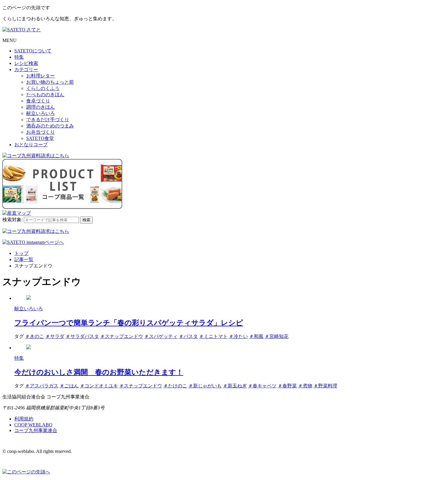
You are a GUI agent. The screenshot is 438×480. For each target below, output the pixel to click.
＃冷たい (238, 336)
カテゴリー (26, 69)
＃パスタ (188, 336)
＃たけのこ (175, 385)
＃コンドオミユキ (99, 385)
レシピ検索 (26, 63)
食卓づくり (38, 100)
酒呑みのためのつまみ (50, 125)
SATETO (33, 50)
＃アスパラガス (41, 385)
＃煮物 (305, 385)
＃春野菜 (287, 385)
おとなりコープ (31, 144)
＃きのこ (34, 336)
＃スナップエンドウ (121, 336)
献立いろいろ (40, 113)
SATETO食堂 (40, 138)
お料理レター (40, 75)
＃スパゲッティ (161, 336)
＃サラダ (54, 336)
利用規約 (23, 418)
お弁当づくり (40, 132)
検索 (86, 220)
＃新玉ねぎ (235, 385)
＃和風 (256, 336)
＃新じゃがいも (205, 385)
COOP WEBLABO (33, 424)
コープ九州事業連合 (35, 430)
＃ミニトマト (213, 336)
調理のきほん (40, 107)
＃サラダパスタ (82, 336)
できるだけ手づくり (47, 119)
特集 (19, 57)
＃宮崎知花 (276, 336)
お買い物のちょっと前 (50, 82)
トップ (21, 253)
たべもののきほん (45, 94)
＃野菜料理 (325, 385)
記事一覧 (23, 259)
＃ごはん (69, 385)
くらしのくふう (43, 88)
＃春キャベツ (262, 385)
